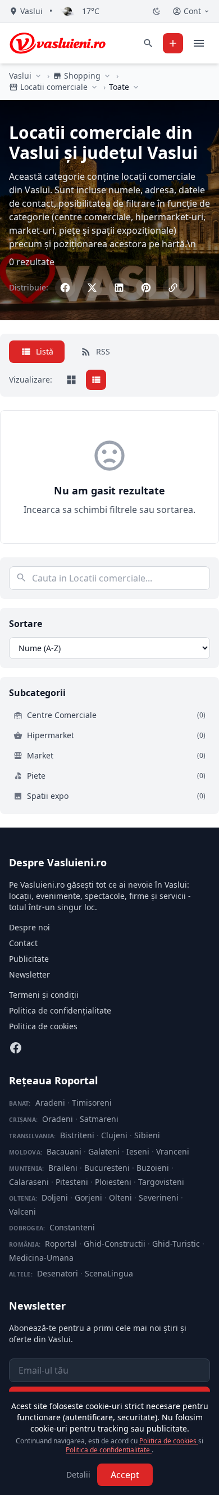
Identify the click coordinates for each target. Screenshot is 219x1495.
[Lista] (96, 380)
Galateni (104, 1151)
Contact (23, 943)
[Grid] (71, 380)
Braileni (62, 1167)
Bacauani (64, 1151)
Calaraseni (29, 1181)
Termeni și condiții (44, 994)
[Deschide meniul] (199, 43)
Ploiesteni (113, 1181)
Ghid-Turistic (176, 1243)
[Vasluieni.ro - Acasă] (57, 43)
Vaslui (20, 75)
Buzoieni (152, 1167)
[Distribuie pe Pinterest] (146, 288)
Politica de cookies (43, 1026)
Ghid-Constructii (114, 1243)
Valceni (22, 1211)
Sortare (25, 623)
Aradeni (50, 1102)
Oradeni (57, 1119)
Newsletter (29, 974)
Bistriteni (77, 1135)
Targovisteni (161, 1181)
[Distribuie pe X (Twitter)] (92, 288)
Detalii (78, 1474)
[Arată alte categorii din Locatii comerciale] (94, 87)
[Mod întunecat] (156, 11)
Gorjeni (88, 1197)
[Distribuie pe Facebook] (65, 288)
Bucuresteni (107, 1167)
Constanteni (72, 1227)
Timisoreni (92, 1102)
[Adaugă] (173, 43)
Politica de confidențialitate (60, 1010)
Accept (125, 1475)
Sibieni (147, 1135)
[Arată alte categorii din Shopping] (107, 75)
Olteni (120, 1197)
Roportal (61, 1243)
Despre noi (29, 927)
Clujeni (114, 1135)
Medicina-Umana (41, 1257)
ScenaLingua (109, 1273)
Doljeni (55, 1197)
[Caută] (148, 43)
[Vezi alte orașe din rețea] (38, 75)
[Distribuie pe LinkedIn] (119, 288)
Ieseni (137, 1151)
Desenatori (57, 1273)
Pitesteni (72, 1181)
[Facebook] (15, 1048)
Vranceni (172, 1151)
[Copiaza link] (173, 288)
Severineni (159, 1197)
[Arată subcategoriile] (136, 87)
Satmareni (99, 1119)
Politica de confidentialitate (109, 1450)
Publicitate (29, 958)
